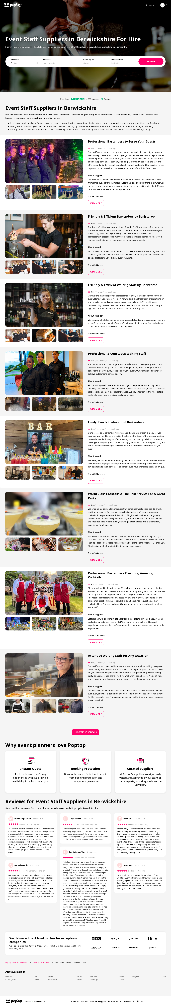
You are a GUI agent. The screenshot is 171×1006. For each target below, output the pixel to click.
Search (151, 5)
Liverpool (93, 976)
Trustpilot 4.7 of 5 (35, 1001)
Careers (127, 1001)
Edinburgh (94, 979)
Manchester (52, 979)
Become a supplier (98, 1001)
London (8, 976)
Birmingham (10, 979)
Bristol (50, 976)
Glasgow (135, 976)
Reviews (84, 1001)
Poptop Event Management (16, 962)
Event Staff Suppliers (41, 962)
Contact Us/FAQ (115, 1001)
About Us (75, 1001)
